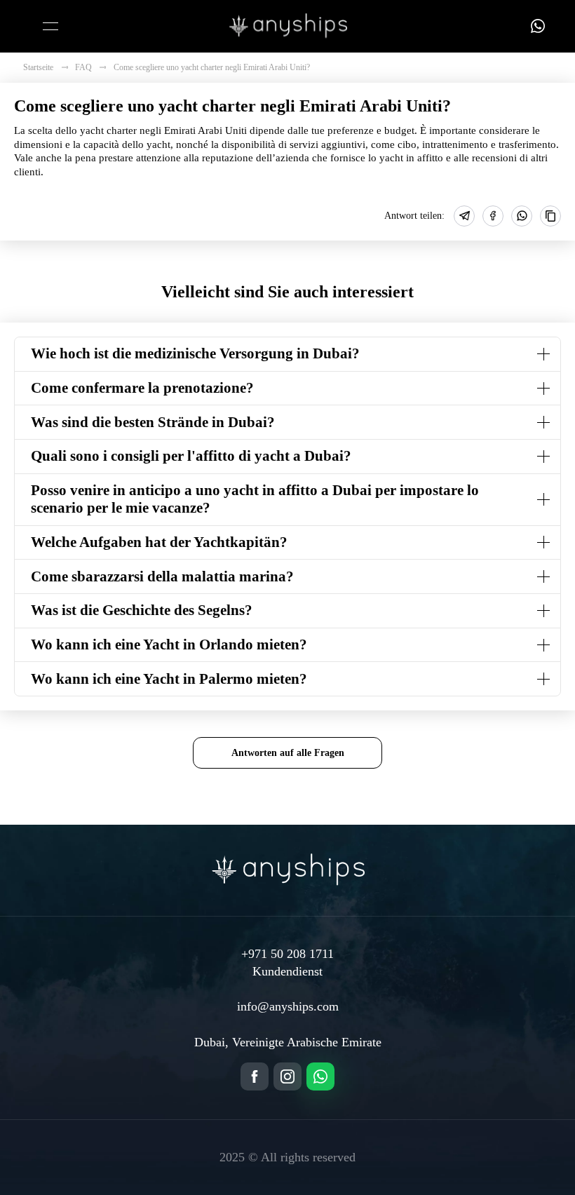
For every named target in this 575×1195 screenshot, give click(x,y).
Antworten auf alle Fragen (287, 752)
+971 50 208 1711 (287, 954)
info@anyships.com (288, 1006)
